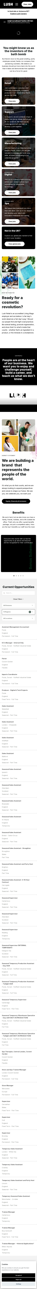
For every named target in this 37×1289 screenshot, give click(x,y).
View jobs (12, 101)
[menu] (16, 4)
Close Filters (17, 599)
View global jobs (15, 244)
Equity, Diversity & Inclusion (16, 501)
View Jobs (27, 4)
